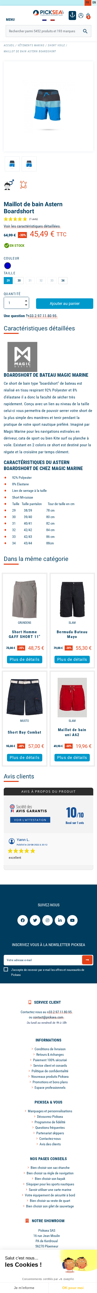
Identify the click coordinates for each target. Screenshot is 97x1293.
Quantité (12, 294)
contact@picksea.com (48, 1017)
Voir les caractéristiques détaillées (32, 226)
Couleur (11, 258)
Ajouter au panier (65, 303)
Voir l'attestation (30, 820)
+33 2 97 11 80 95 (42, 315)
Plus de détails (25, 659)
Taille (9, 273)
